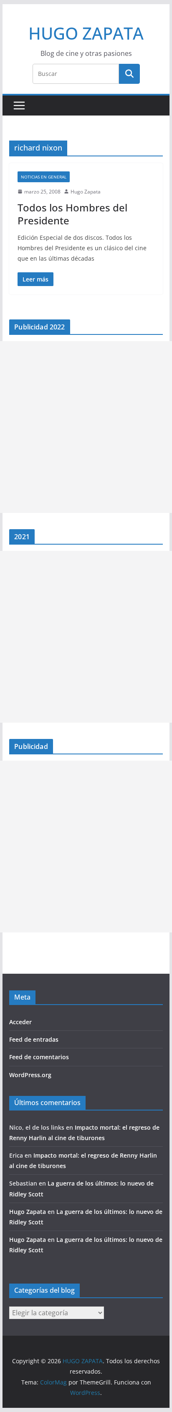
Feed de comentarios (39, 1057)
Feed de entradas (33, 1039)
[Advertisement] (86, 427)
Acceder (20, 1022)
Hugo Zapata (86, 191)
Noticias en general (43, 177)
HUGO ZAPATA (86, 33)
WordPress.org (30, 1075)
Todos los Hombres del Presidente (72, 214)
